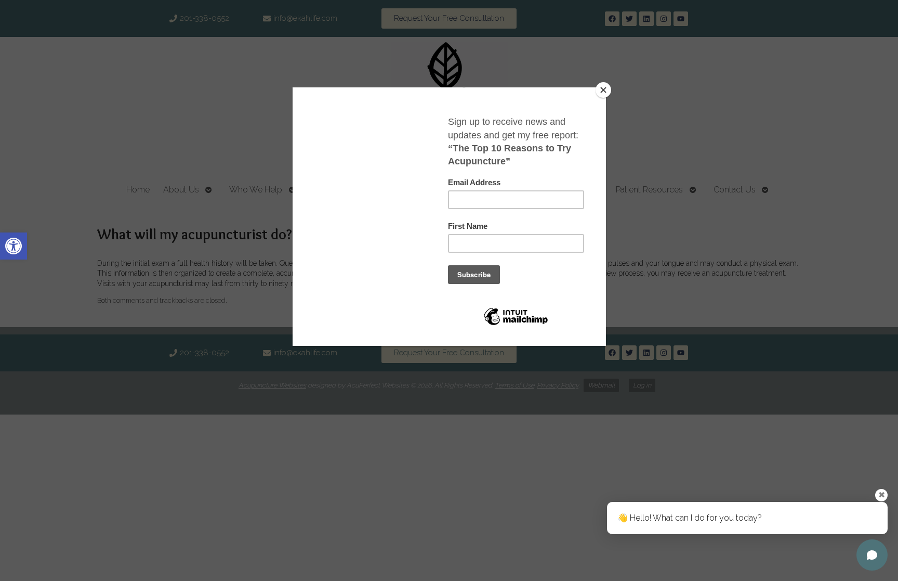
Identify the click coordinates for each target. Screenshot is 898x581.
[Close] (603, 90)
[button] (13, 246)
